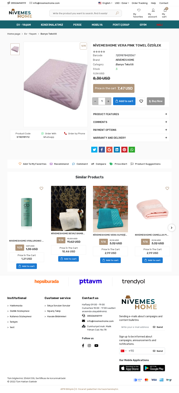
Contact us (90, 298)
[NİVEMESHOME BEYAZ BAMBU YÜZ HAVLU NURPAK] (68, 208)
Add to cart (126, 101)
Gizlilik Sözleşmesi (19, 311)
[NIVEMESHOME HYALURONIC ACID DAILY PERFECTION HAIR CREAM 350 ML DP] (26, 212)
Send (160, 327)
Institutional (16, 298)
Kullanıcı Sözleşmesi (20, 316)
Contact (163, 3)
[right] (172, 228)
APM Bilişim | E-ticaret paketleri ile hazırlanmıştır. (89, 389)
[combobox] (123, 351)
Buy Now (157, 101)
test (12, 327)
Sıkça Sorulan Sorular (58, 305)
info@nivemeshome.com (100, 321)
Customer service (58, 298)
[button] (165, 13)
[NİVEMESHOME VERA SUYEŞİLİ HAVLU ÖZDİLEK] (110, 209)
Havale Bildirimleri (56, 316)
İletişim (14, 322)
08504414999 (94, 316)
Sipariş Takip (54, 311)
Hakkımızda (16, 305)
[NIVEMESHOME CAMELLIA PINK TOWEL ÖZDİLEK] (152, 209)
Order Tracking (140, 3)
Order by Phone (76, 133)
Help (153, 3)
